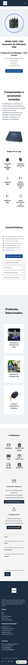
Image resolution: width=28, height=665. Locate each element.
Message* (6, 556)
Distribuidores (5, 618)
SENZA (19, 658)
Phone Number (8, 549)
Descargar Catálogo (6, 616)
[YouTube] (9, 661)
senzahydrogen (7, 647)
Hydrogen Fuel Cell (6, 630)
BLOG (3, 612)
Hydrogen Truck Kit (6, 632)
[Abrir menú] (24, 3)
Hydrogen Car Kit (6, 626)
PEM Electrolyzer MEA (7, 634)
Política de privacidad (7, 620)
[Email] (11, 661)
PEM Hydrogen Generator (8, 628)
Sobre (3, 614)
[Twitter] (6, 661)
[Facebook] (3, 661)
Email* (6, 537)
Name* (6, 543)
